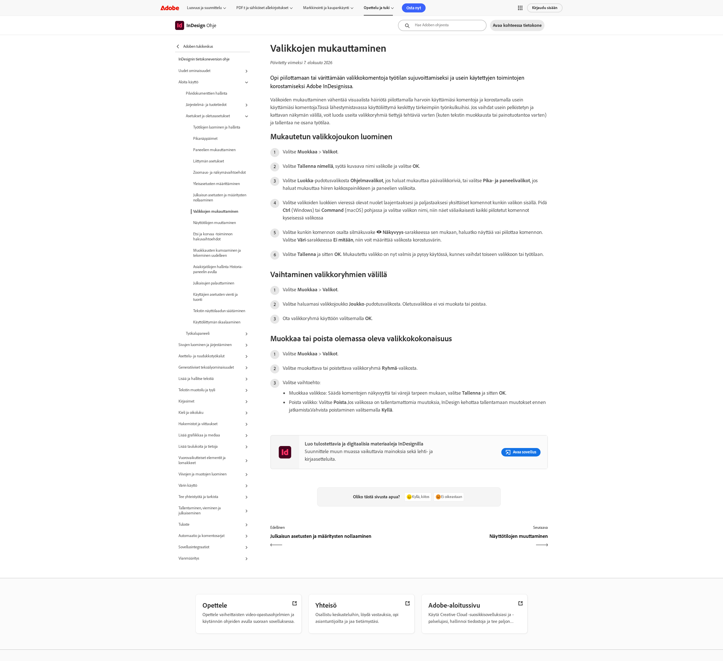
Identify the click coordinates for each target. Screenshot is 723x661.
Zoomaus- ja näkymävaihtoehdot (219, 172)
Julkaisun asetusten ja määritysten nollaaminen (219, 198)
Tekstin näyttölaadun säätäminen (219, 310)
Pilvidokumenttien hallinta (206, 93)
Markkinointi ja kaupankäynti (326, 7)
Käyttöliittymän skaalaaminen (216, 322)
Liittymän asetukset (208, 161)
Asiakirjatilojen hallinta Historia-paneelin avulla (218, 269)
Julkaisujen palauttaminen (213, 283)
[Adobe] (169, 8)
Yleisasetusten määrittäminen (216, 183)
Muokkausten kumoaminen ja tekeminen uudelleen (217, 253)
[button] (520, 7)
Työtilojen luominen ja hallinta (216, 127)
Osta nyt (413, 7)
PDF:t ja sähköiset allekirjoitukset (262, 7)
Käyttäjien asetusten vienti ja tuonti (215, 297)
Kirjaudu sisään (545, 7)
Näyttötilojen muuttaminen (214, 222)
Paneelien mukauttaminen (214, 149)
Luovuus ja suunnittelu (204, 7)
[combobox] (442, 25)
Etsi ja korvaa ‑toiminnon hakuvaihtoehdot (212, 237)
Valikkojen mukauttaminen (215, 211)
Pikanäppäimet (205, 138)
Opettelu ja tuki (376, 7)
